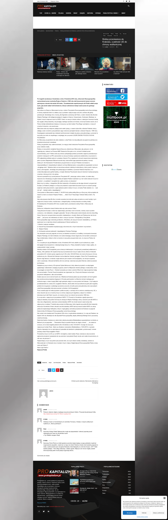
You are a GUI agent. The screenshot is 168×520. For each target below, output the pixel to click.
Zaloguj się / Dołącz (55, 1)
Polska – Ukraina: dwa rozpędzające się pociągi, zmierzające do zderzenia (62, 73)
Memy (123, 13)
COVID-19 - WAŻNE (80, 69)
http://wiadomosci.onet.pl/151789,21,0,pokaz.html (57, 414)
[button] (164, 498)
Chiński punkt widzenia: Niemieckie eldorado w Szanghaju (84, 382)
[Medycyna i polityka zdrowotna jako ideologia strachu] (84, 63)
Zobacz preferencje (158, 513)
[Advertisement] (84, 23)
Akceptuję (129, 513)
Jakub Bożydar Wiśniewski (43, 69)
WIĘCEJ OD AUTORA (58, 55)
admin (106, 47)
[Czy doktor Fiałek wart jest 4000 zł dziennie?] (122, 63)
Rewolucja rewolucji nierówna (44, 72)
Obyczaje (125, 33)
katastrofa (44, 362)
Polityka (116, 33)
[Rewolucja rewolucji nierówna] (45, 63)
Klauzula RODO (41, 503)
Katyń (50, 362)
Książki (82, 13)
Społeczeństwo (49, 31)
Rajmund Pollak (71, 362)
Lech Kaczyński (57, 362)
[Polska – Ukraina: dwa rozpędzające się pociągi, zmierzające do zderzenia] (65, 63)
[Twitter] (126, 1)
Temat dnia (116, 35)
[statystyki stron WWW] (114, 169)
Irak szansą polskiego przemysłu (46, 381)
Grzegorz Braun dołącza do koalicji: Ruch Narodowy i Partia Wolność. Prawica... (89, 472)
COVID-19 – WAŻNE (50, 13)
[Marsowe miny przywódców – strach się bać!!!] (103, 63)
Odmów (144, 513)
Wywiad (98, 13)
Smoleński (79, 362)
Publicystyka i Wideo (110, 13)
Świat (75, 13)
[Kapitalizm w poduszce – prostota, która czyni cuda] (74, 482)
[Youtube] (129, 1)
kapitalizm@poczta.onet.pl (57, 506)
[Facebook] (123, 1)
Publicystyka (109, 35)
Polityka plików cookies (142, 516)
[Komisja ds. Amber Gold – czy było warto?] (74, 490)
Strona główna (40, 31)
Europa (68, 13)
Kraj (120, 33)
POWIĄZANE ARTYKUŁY (44, 55)
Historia (90, 13)
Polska (61, 13)
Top (41, 13)
